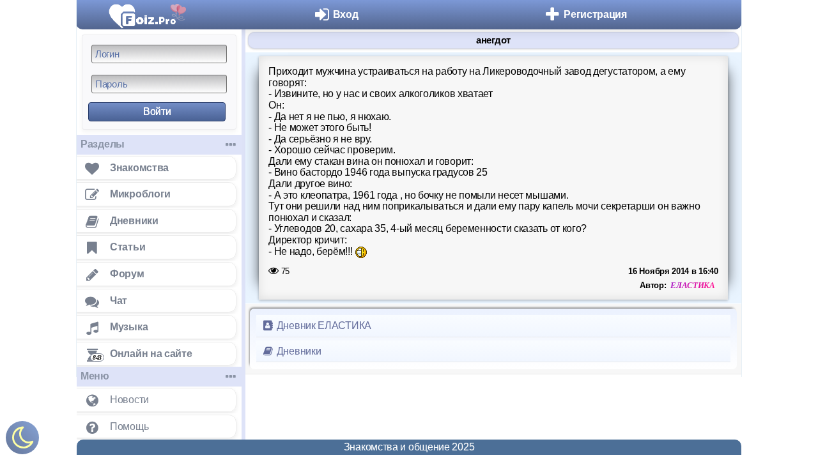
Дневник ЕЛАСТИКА (322, 325)
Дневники (297, 351)
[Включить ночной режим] (22, 440)
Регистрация (595, 14)
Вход (346, 14)
